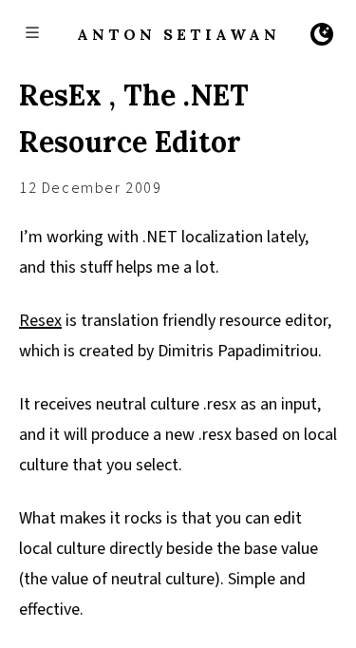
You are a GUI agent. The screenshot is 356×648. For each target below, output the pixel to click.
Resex (40, 321)
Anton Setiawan (178, 34)
